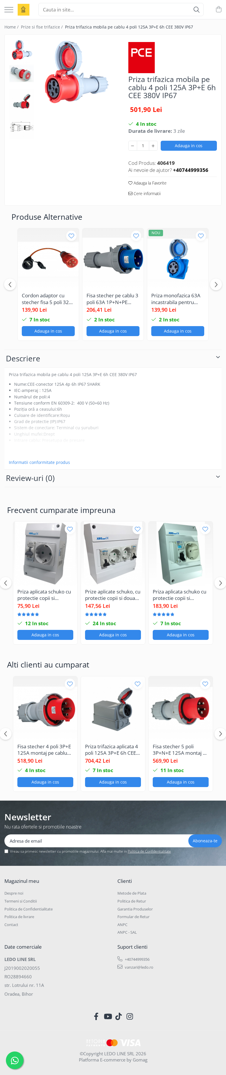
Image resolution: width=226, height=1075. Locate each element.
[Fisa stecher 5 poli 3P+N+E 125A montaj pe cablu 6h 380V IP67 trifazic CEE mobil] (181, 708)
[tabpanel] (75, 77)
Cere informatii (146, 193)
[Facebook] (96, 1016)
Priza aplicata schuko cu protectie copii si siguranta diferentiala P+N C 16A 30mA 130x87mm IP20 (179, 594)
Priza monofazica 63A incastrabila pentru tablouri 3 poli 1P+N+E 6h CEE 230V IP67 (176, 298)
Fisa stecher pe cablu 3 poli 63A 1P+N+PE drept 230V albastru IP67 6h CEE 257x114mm (112, 298)
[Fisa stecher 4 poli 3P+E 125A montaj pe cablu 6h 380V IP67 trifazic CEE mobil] (45, 708)
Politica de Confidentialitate (149, 851)
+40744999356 (136, 959)
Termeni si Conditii (20, 901)
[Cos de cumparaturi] (218, 9)
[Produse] (9, 10)
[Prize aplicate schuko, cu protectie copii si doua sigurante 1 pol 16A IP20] (113, 553)
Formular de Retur (133, 916)
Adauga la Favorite (149, 183)
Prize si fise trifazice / (42, 27)
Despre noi (13, 893)
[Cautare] (197, 9)
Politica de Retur (131, 901)
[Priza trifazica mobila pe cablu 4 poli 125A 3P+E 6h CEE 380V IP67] (75, 77)
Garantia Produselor (135, 909)
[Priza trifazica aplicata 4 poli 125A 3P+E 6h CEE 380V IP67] (113, 708)
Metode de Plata (131, 893)
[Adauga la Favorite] (71, 236)
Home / (12, 27)
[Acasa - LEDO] (23, 10)
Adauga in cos (188, 145)
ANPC (122, 924)
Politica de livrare (19, 916)
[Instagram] (130, 1016)
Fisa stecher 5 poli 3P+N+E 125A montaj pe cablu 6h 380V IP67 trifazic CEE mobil (181, 749)
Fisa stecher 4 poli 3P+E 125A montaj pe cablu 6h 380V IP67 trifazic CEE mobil (44, 749)
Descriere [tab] (23, 358)
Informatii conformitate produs (39, 462)
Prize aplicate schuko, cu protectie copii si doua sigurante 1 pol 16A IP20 (113, 594)
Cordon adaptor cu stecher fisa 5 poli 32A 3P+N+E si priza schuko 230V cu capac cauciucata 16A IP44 (48, 298)
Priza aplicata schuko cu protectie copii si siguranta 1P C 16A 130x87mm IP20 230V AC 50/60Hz (44, 594)
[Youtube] (107, 1016)
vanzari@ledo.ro (138, 967)
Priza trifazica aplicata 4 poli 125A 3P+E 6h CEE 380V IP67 (111, 749)
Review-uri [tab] (30, 478)
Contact (11, 924)
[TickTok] (119, 1016)
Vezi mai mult (22, 452)
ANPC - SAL (127, 932)
